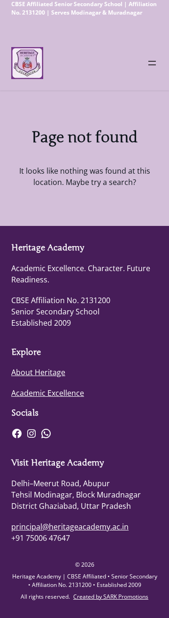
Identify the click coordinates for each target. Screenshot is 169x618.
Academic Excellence (47, 393)
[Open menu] (152, 63)
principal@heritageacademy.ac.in (70, 527)
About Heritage (38, 372)
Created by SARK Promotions (110, 597)
